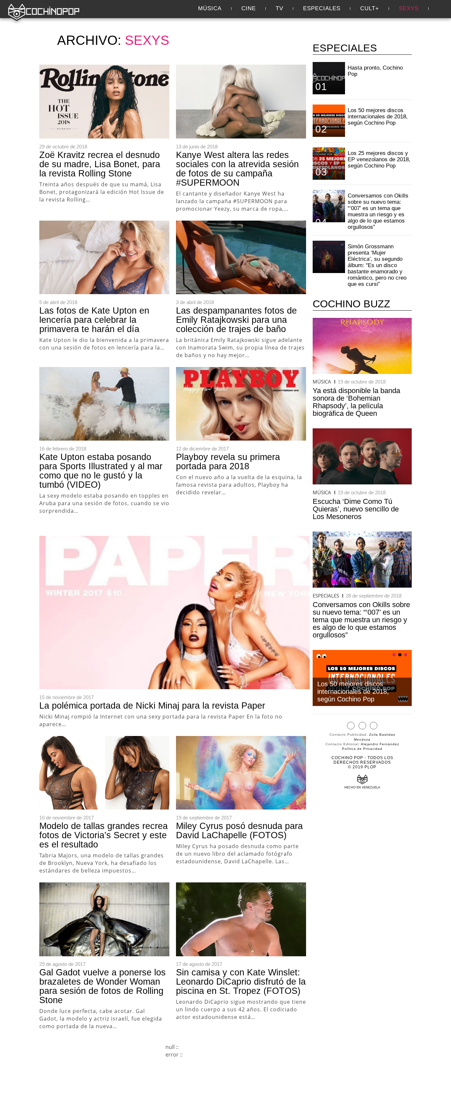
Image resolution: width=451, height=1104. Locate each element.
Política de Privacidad (362, 749)
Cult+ (369, 8)
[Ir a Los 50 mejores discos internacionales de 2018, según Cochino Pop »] (329, 121)
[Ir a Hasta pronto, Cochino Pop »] (329, 78)
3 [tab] (405, 655)
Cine (248, 8)
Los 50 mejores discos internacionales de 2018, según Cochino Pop (378, 116)
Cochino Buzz (351, 304)
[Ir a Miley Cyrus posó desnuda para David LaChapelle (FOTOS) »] (241, 773)
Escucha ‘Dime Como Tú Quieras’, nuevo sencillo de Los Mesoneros (356, 509)
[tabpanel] (362, 678)
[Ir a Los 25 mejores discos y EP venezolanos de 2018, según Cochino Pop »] (329, 163)
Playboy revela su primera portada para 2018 (228, 461)
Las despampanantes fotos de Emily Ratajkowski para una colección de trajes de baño (236, 320)
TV (279, 8)
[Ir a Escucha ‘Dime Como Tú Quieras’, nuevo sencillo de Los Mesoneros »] (362, 456)
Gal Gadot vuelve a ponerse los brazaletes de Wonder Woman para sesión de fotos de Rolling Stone (102, 986)
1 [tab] (394, 655)
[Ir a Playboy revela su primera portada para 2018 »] (241, 404)
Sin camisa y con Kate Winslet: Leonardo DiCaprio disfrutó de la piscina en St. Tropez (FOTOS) (241, 981)
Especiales (321, 8)
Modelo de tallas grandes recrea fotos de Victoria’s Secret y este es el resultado (103, 835)
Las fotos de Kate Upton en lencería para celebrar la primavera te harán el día (94, 320)
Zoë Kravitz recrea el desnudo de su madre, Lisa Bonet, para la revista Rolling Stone (99, 164)
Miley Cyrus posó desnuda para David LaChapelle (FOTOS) (239, 830)
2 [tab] (399, 655)
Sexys (409, 8)
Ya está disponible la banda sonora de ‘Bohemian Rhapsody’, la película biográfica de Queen (356, 401)
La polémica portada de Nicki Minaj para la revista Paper (152, 706)
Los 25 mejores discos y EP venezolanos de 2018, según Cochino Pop (379, 159)
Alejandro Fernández (380, 744)
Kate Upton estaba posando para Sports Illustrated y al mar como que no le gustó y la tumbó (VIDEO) (100, 471)
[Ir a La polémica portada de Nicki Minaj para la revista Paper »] (174, 612)
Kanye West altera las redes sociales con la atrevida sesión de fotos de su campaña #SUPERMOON (237, 169)
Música (210, 8)
